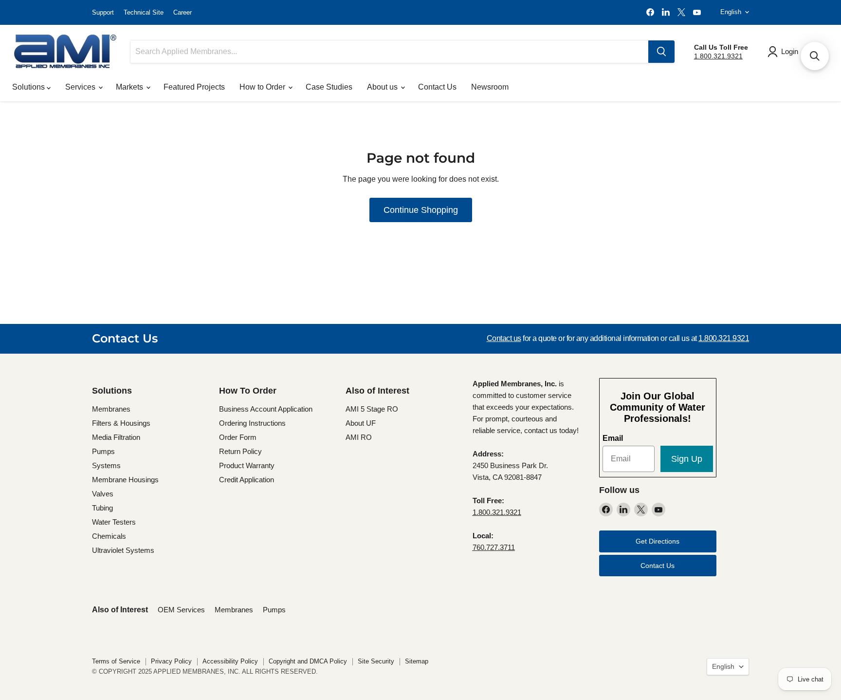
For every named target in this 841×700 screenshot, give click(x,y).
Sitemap (416, 661)
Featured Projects (194, 87)
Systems (106, 465)
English (730, 12)
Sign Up (686, 459)
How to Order (263, 87)
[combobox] (389, 51)
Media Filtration (116, 437)
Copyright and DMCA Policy (308, 661)
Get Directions (657, 541)
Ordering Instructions (252, 423)
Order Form (237, 437)
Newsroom (490, 87)
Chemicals (109, 536)
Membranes (111, 409)
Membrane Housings (125, 479)
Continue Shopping (421, 210)
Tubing (102, 508)
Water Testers (114, 522)
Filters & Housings (121, 423)
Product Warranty (246, 465)
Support (103, 12)
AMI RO (359, 437)
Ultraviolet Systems (123, 550)
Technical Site (144, 12)
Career (182, 12)
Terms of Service (116, 661)
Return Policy (240, 451)
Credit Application (246, 479)
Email (613, 438)
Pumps (103, 451)
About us (383, 87)
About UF (361, 423)
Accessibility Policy (230, 661)
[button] (815, 56)
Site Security (376, 661)
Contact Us (437, 87)
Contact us (504, 338)
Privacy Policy (171, 661)
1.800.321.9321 (718, 56)
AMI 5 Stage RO (372, 409)
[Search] (661, 51)
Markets (130, 87)
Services (81, 87)
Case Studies (329, 87)
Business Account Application (265, 409)
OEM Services (181, 609)
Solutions (29, 87)
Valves (102, 494)
